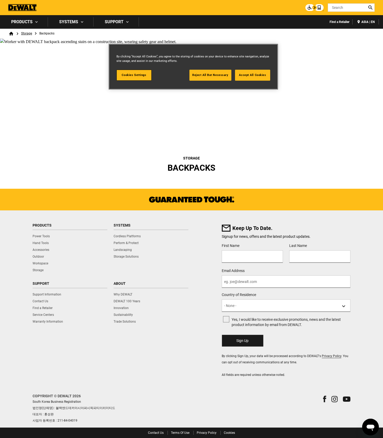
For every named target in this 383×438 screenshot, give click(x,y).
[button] (324, 399)
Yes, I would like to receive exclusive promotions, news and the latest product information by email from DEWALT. (286, 322)
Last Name (298, 246)
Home (11, 33)
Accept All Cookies (252, 75)
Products (22, 21)
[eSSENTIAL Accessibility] (314, 7)
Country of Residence (239, 295)
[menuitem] (24, 22)
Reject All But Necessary (210, 75)
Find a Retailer (339, 22)
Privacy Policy (331, 356)
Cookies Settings (134, 75)
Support (114, 21)
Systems (68, 21)
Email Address (233, 271)
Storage (26, 33)
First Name (230, 246)
